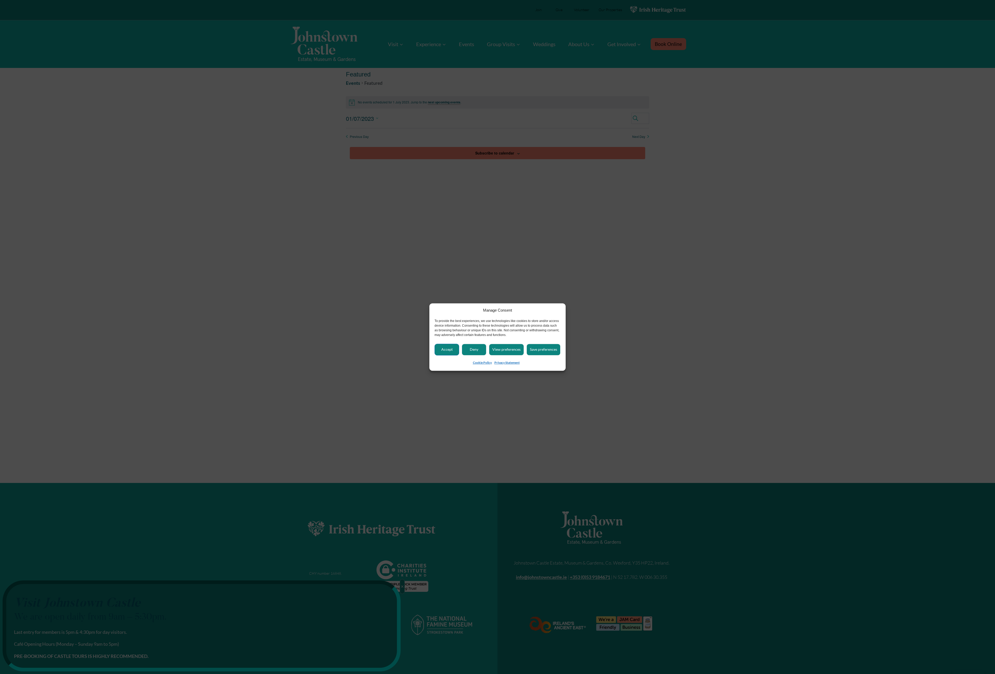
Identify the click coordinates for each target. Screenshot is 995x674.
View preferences (506, 349)
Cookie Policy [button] (482, 362)
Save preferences (543, 349)
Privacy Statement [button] (507, 362)
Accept (447, 349)
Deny (474, 349)
